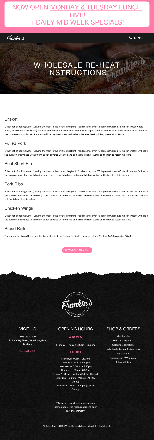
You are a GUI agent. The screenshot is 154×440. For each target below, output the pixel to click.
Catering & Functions (123, 345)
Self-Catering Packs (123, 340)
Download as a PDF (77, 250)
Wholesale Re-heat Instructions (123, 349)
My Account (123, 353)
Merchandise (123, 336)
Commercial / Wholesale (123, 358)
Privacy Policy (123, 362)
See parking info (27, 351)
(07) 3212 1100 (28, 336)
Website (91, 426)
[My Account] (135, 37)
